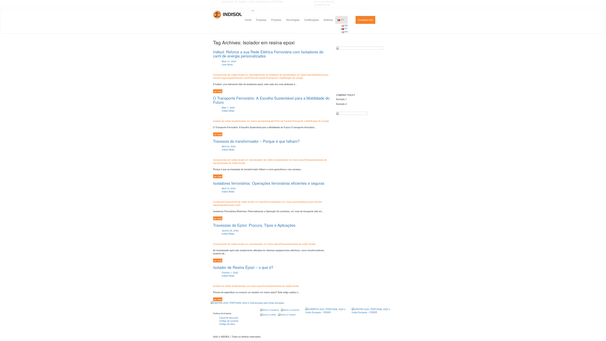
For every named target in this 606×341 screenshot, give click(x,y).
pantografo (229, 77)
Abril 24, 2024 (228, 146)
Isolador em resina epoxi (300, 74)
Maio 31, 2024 (228, 61)
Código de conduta (228, 320)
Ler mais (217, 91)
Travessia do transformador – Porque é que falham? (256, 141)
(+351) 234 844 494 (324, 1)
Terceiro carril (242, 77)
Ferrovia (269, 201)
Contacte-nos (365, 20)
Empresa (261, 20)
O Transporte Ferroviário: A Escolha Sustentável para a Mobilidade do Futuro (271, 100)
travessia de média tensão (232, 163)
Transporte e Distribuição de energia (285, 77)
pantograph (268, 121)
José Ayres (227, 64)
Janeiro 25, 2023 (230, 230)
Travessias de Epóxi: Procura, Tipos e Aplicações (254, 225)
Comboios (218, 201)
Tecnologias (293, 20)
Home (248, 20)
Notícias (328, 20)
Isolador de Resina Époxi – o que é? (243, 267)
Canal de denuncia (228, 317)
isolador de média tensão (225, 121)
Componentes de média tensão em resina (234, 74)
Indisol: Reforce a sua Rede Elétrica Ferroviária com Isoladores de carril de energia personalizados (268, 54)
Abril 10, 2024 (228, 188)
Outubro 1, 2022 (229, 272)
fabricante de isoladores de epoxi (271, 74)
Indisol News (228, 110)
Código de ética (227, 324)
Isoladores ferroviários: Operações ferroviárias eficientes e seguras (268, 183)
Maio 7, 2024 (228, 107)
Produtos (276, 20)
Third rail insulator (258, 77)
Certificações (311, 20)
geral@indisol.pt (322, 4)
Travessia (310, 159)
